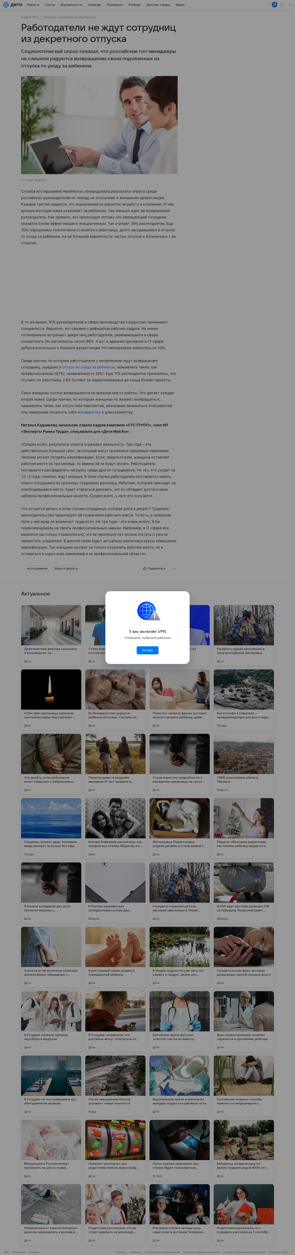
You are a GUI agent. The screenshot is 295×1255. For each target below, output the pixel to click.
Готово (147, 650)
